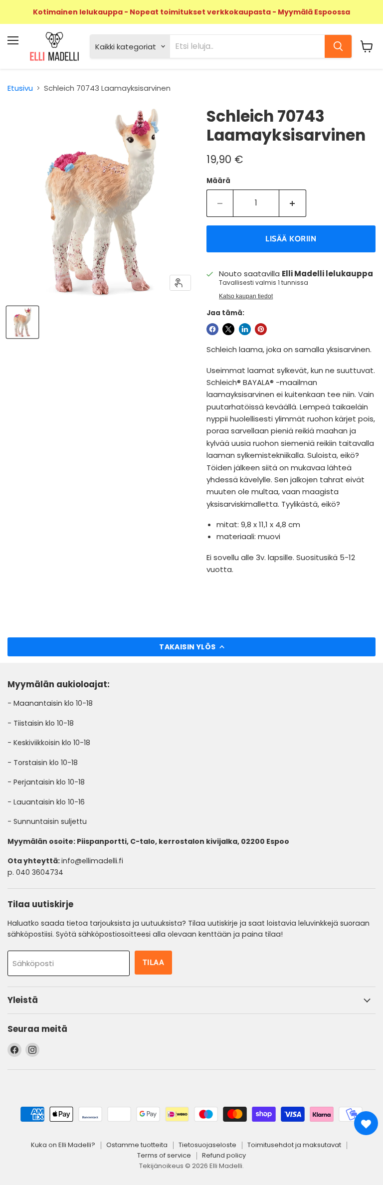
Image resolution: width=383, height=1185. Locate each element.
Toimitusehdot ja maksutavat (294, 1145)
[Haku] (338, 46)
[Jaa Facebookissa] (212, 329)
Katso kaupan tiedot (246, 296)
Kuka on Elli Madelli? (63, 1145)
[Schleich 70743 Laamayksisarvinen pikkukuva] (22, 322)
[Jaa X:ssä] (228, 329)
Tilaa (153, 962)
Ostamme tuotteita (137, 1145)
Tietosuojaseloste (207, 1145)
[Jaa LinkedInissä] (245, 329)
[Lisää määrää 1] (292, 203)
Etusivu (20, 88)
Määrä (218, 181)
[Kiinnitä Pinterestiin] (261, 329)
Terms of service (164, 1155)
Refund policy (224, 1155)
